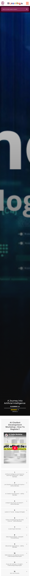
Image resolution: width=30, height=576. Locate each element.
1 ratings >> (15, 411)
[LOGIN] (2, 3)
